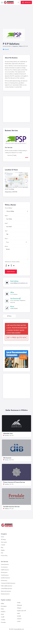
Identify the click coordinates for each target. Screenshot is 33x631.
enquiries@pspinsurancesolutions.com (19, 283)
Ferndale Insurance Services (11, 507)
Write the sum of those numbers (12, 261)
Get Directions (14, 298)
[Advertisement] (16, 18)
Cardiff (2, 617)
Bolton (2, 609)
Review (6, 246)
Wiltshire (21, 46)
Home (2, 537)
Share (10, 316)
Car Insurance (4, 567)
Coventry (3, 619)
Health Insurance (5, 570)
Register (3, 550)
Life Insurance (4, 572)
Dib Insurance (7, 458)
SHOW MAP (16, 180)
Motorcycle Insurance (6, 591)
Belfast (2, 603)
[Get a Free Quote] (16, 331)
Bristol (2, 614)
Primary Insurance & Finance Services (14, 482)
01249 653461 (14, 308)
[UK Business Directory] (16, 359)
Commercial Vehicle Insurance (8, 583)
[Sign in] (18, 2)
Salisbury (7, 508)
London (19, 621)
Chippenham (15, 46)
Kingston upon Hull (21, 610)
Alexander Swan (8, 433)
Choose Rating (8, 208)
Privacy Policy (4, 555)
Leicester (19, 616)
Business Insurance (5, 594)
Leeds (18, 613)
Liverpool (19, 618)
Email (6, 223)
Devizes (6, 460)
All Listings (3, 539)
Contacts (3, 545)
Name (6, 215)
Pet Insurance (4, 580)
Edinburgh (19, 605)
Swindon (7, 435)
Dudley (18, 602)
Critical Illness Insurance (6, 588)
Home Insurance (5, 564)
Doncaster (3, 622)
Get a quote (4, 542)
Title (6, 231)
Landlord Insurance (5, 578)
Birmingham (4, 606)
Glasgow (19, 608)
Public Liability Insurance (6, 586)
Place (6, 238)
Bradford (3, 611)
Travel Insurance (4, 575)
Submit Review (11, 271)
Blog (2, 547)
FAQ (2, 553)
